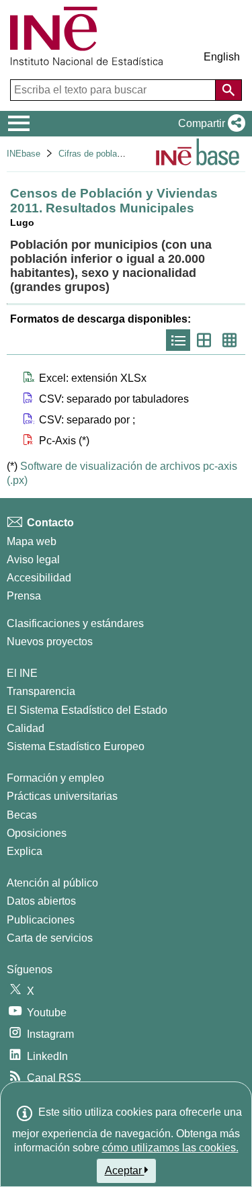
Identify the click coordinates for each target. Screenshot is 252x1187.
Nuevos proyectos (50, 641)
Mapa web (31, 541)
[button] (209, 124)
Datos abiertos (41, 901)
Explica (24, 851)
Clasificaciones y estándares (75, 623)
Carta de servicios (50, 938)
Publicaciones (41, 920)
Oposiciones (37, 833)
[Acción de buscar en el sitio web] (228, 90)
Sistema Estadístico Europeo (75, 746)
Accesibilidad (39, 577)
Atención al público (52, 883)
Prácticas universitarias (62, 796)
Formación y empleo (55, 778)
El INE (22, 673)
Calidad (25, 728)
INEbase (23, 154)
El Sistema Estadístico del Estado (87, 710)
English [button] (222, 57)
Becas (22, 815)
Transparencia (41, 691)
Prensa (24, 596)
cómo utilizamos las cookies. (170, 1147)
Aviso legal (33, 559)
